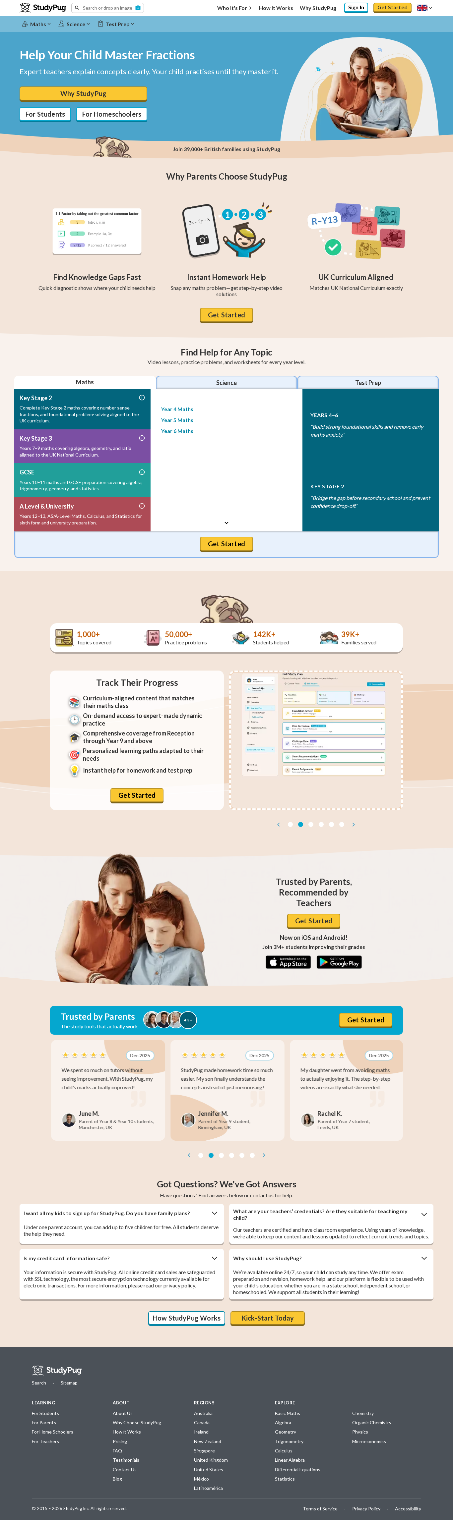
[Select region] (425, 8)
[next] (353, 825)
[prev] (279, 825)
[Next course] (227, 523)
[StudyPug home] (57, 1371)
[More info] (142, 398)
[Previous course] (227, 398)
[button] (107, 8)
